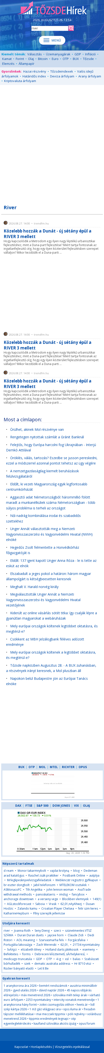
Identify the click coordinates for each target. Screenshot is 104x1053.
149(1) (97, 899)
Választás (34, 54)
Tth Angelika (34, 889)
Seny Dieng (42, 931)
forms (26, 954)
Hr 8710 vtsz (82, 964)
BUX (76, 59)
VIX (76, 806)
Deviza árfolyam (62, 76)
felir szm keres (88, 908)
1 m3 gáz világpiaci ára (45, 1009)
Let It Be (43, 968)
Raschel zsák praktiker (43, 875)
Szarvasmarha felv (51, 940)
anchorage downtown (19, 899)
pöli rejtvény (76, 1014)
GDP (77, 54)
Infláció (90, 54)
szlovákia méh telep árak (70, 995)
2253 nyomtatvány (38, 1000)
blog (76, 871)
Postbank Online (74, 875)
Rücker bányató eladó (19, 968)
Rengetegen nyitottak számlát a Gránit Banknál (47, 437)
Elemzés (8, 63)
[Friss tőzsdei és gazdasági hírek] (52, 8)
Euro (55, 59)
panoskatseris (45, 894)
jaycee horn (56, 935)
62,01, (64, 945)
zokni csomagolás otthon (56, 1005)
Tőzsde (88, 59)
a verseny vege (48, 899)
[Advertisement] (52, 142)
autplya (94, 875)
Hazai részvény (34, 71)
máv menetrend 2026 (35, 995)
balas (76, 959)
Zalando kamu (27, 908)
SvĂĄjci (12, 949)
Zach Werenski (46, 945)
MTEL (54, 767)
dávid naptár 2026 (51, 990)
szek (27, 964)
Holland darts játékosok (61, 949)
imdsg (63, 894)
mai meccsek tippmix (50, 1014)
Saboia (40, 904)
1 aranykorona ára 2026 (20, 986)
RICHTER (68, 767)
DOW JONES (61, 806)
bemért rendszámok (53, 986)
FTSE (28, 806)
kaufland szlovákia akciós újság (55, 1023)
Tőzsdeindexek (61, 71)
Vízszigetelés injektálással (72, 1047)
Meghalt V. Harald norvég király (34, 586)
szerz (57, 931)
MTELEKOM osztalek (73, 885)
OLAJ (86, 806)
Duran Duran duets (30, 935)
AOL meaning (25, 940)
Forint (20, 59)
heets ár (82, 1005)
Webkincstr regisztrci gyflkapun (76, 880)
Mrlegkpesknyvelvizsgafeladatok (29, 880)
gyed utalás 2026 (24, 990)
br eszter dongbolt (17, 885)
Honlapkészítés (41, 1047)
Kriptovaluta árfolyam (20, 81)
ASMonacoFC (13, 889)
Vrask (52, 904)
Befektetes (11, 954)
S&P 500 (42, 806)
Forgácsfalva (76, 940)
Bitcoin (43, 59)
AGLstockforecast (19, 904)
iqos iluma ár (72, 1009)
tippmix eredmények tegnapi (48, 1019)
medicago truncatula (18, 959)
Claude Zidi (75, 935)
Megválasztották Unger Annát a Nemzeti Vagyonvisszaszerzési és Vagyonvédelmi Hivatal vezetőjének (43, 599)
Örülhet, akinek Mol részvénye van (37, 429)
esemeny (88, 949)
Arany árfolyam (89, 76)
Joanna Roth (22, 931)
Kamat (7, 59)
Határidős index (34, 76)
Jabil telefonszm (44, 885)
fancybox (78, 894)
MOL (42, 767)
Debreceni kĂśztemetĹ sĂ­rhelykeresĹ (60, 954)
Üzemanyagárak (58, 54)
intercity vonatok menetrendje (74, 1000)
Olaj (31, 59)
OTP (66, 59)
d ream (9, 871)
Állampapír (26, 63)
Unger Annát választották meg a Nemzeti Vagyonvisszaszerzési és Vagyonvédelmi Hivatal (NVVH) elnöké (49, 534)
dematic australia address (52, 964)
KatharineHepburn (16, 913)
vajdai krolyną (59, 871)
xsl (67, 959)
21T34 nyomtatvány (86, 945)
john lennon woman (60, 889)
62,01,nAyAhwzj (71, 904)
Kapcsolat (21, 1047)
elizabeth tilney (31, 949)
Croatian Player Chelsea (57, 908)
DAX (18, 806)
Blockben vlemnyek (75, 899)
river (7, 931)
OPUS (83, 767)
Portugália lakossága (18, 945)
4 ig (58, 959)
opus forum (87, 1023)
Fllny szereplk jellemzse (49, 913)
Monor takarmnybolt (32, 871)
